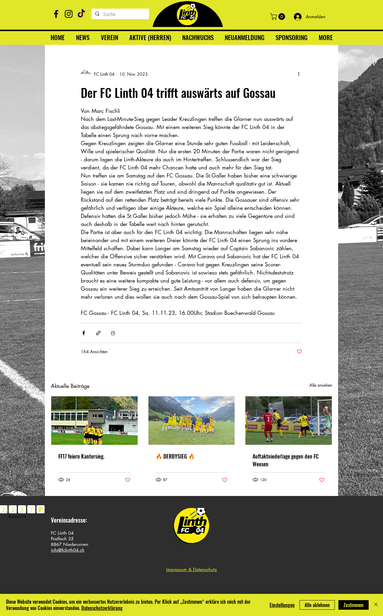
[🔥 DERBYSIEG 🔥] (191, 420)
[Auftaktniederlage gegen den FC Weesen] (288, 420)
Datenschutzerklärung (102, 608)
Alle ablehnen (317, 605)
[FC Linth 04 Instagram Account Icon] (68, 14)
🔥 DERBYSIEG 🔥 (175, 456)
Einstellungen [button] (282, 605)
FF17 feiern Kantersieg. (81, 456)
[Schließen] (375, 605)
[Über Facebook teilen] (83, 333)
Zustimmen (354, 605)
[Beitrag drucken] (113, 333)
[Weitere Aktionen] (298, 74)
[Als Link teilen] (98, 333)
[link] (278, 16)
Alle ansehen (320, 385)
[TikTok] (81, 14)
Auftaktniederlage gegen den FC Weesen (286, 460)
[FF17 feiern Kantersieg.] (94, 420)
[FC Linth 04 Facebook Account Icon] (56, 14)
